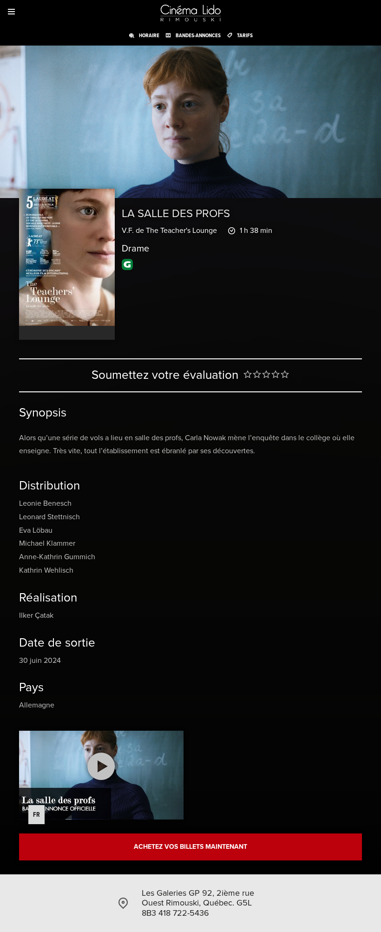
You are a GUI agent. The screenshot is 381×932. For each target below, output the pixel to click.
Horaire (149, 35)
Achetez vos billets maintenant (190, 847)
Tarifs (245, 35)
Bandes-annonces (198, 35)
